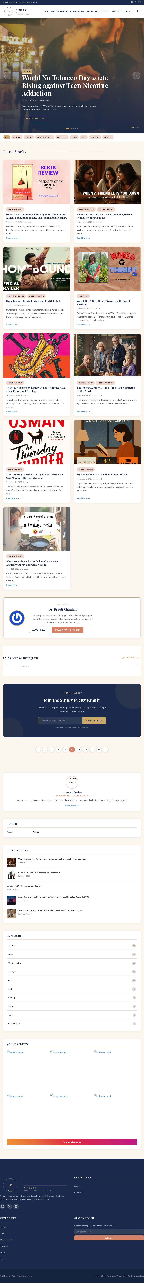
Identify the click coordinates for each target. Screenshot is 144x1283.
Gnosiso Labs (139, 1276)
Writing (95, 137)
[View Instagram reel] (28, 1071)
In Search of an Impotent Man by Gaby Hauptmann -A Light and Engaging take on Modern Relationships (36, 216)
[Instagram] (131, 2)
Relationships (105, 209)
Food (71, 1015)
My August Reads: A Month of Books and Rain (103, 474)
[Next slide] (136, 75)
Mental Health (59, 11)
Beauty (105, 11)
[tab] (66, 128)
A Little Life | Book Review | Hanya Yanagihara (39, 872)
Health (27, 63)
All (6, 137)
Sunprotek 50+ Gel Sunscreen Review (24, 886)
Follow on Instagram (67, 630)
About (128, 11)
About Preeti (39, 630)
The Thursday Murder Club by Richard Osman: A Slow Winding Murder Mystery (34, 476)
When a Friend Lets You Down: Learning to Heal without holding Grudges (105, 216)
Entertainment (16, 296)
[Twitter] (135, 2)
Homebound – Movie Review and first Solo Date (33, 301)
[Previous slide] (7, 75)
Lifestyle (62, 137)
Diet (84, 137)
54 (99, 749)
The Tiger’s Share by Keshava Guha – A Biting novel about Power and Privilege (36, 389)
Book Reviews (15, 209)
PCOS (74, 137)
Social (28, 137)
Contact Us (79, 1192)
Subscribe (109, 1238)
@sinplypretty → (131, 658)
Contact (117, 11)
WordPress (120, 1276)
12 (85, 749)
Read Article (33, 118)
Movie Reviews (36, 296)
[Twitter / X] (9, 1206)
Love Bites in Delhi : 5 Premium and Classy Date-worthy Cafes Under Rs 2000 (53, 897)
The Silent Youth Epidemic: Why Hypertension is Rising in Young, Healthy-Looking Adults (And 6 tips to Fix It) (72, 81)
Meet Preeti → (72, 805)
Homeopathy (77, 11)
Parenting (92, 11)
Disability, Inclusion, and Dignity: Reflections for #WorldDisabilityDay (50, 910)
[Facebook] (139, 2)
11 (79, 749)
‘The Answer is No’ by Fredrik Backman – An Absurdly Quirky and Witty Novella (32, 563)
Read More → (13, 238)
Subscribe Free (94, 721)
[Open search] (138, 11)
